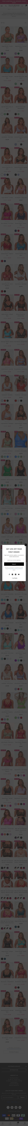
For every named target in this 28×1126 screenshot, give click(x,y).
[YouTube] (18, 574)
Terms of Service (19, 568)
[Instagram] (12, 574)
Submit (14, 564)
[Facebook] (9, 574)
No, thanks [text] (14, 578)
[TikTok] (15, 574)
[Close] (26, 545)
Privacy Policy (11, 568)
